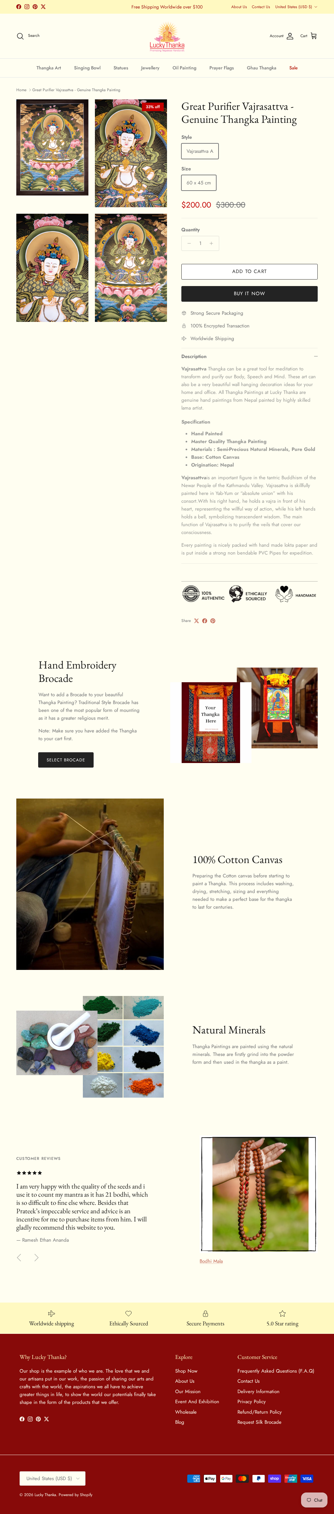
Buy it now (250, 293)
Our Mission (188, 1391)
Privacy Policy (251, 1401)
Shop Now (186, 1371)
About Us (239, 7)
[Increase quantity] (213, 243)
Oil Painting (184, 68)
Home (21, 90)
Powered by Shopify (75, 1495)
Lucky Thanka (45, 1495)
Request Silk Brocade (259, 1422)
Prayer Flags (221, 68)
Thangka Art (49, 68)
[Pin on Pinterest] (212, 620)
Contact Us (261, 7)
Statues (121, 68)
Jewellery (150, 68)
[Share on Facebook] (204, 620)
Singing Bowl (87, 68)
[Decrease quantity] (187, 243)
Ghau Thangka (261, 68)
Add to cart (249, 271)
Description (193, 356)
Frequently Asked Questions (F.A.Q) (275, 1371)
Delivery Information (258, 1391)
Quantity (190, 229)
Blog (179, 1422)
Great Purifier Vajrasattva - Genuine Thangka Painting (76, 90)
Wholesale (186, 1412)
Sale (293, 68)
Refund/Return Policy (259, 1412)
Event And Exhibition (197, 1401)
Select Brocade (66, 760)
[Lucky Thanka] (167, 36)
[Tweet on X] (196, 620)
